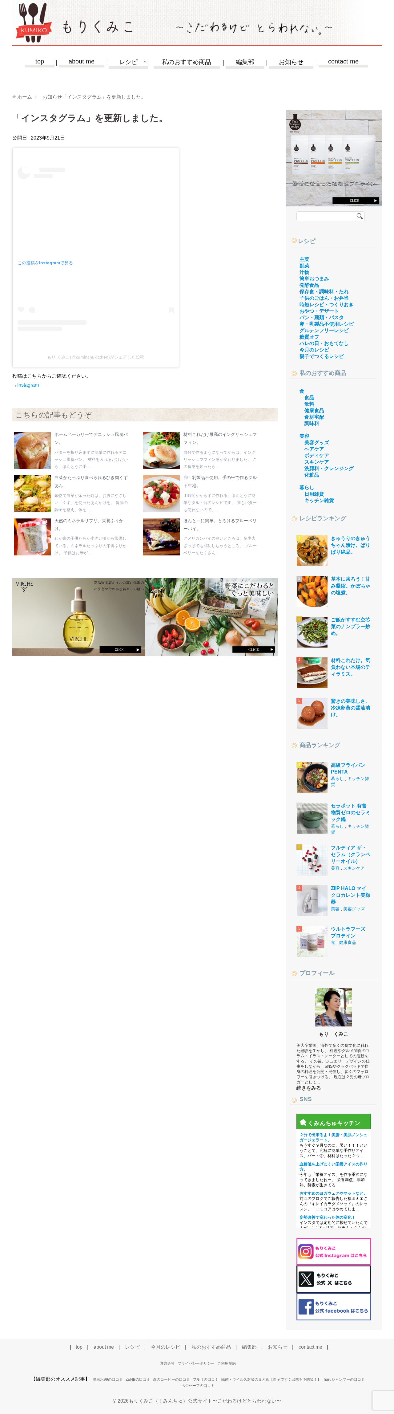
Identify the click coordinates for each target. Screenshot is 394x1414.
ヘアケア (314, 449)
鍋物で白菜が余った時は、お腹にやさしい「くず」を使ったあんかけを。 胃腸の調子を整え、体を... (91, 502)
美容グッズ (316, 442)
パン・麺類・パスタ (322, 317)
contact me (343, 61)
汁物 (304, 272)
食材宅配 (314, 417)
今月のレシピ (314, 349)
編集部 (245, 62)
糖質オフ (309, 336)
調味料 (311, 423)
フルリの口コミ (206, 1379)
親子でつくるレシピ (322, 356)
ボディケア (316, 455)
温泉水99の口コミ (108, 1379)
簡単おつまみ (314, 278)
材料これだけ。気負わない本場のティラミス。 (350, 667)
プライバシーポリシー (196, 1363)
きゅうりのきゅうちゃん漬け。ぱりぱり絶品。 (350, 545)
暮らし (307, 487)
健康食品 (314, 410)
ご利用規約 (226, 1363)
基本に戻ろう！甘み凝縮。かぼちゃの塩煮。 (350, 585)
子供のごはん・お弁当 (324, 298)
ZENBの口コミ (138, 1379)
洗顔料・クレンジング (329, 468)
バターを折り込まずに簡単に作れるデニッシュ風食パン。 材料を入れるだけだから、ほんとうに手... (91, 459)
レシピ (307, 241)
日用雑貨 (314, 494)
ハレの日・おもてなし (324, 343)
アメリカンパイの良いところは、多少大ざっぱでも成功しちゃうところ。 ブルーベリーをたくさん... (220, 545)
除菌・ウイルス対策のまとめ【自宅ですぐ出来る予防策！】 (271, 1379)
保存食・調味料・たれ (324, 291)
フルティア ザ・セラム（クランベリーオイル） (350, 854)
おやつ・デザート (319, 311)
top (39, 61)
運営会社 (167, 1363)
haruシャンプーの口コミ (344, 1379)
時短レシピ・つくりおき (327, 304)
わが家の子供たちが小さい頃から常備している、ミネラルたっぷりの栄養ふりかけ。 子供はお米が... (90, 545)
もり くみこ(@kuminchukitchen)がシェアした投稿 (95, 357)
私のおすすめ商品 (186, 62)
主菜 (304, 259)
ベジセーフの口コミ (198, 1386)
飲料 (309, 404)
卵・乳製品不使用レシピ (327, 324)
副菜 (304, 265)
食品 (309, 397)
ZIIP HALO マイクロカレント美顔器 (350, 895)
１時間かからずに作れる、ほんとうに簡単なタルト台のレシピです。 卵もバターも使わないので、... (220, 502)
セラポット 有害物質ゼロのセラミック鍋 (350, 812)
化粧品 (311, 474)
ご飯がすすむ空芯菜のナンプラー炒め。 (350, 626)
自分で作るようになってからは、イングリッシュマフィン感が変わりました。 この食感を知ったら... (220, 459)
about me (81, 61)
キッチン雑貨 (319, 500)
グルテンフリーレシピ (324, 330)
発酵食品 (309, 285)
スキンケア (316, 462)
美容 (304, 436)
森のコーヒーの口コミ (171, 1379)
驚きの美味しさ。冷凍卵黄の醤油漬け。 (350, 707)
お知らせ (291, 62)
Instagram (28, 385)
